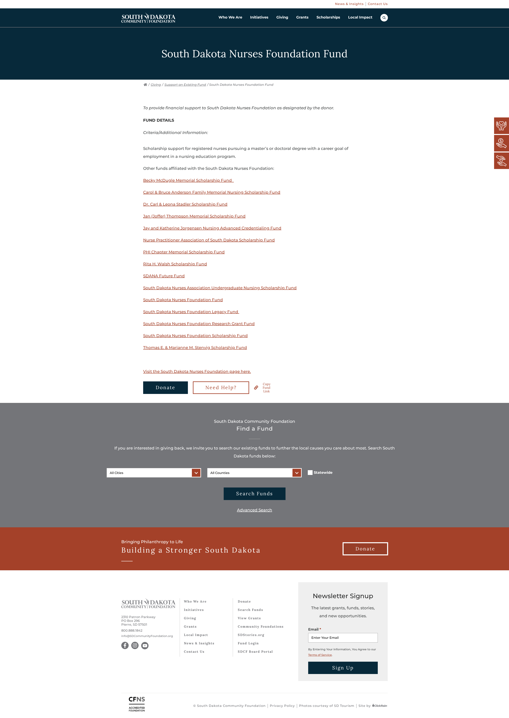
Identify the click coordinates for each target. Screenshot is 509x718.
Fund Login (248, 643)
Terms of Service (320, 655)
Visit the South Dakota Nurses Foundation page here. (197, 371)
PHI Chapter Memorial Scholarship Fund (184, 252)
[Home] (145, 85)
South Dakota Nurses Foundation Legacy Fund (191, 311)
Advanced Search (254, 510)
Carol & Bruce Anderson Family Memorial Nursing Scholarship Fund (211, 192)
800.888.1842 (131, 630)
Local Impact (360, 17)
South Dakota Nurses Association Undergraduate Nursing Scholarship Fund (220, 287)
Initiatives (259, 17)
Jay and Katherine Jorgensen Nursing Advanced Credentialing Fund (212, 228)
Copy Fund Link (266, 387)
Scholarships (328, 17)
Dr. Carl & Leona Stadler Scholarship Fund (185, 204)
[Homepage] (148, 18)
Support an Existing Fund (185, 85)
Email (313, 629)
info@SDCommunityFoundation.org (147, 636)
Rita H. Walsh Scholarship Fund (175, 264)
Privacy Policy (282, 706)
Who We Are (230, 17)
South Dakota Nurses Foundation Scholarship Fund (195, 335)
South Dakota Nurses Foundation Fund (183, 299)
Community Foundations (261, 626)
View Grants (249, 618)
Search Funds (254, 493)
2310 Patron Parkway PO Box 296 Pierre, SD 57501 (138, 620)
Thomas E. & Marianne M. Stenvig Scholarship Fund (195, 347)
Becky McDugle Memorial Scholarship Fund (188, 180)
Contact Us (378, 4)
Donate (165, 387)
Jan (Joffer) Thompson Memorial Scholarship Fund (194, 216)
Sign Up (343, 668)
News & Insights (349, 4)
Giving (282, 17)
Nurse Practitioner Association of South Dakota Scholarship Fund (209, 240)
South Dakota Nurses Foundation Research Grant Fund (199, 323)
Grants (302, 17)
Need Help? (221, 387)
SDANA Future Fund (164, 276)
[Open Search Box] (384, 17)
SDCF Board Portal (255, 652)
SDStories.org (251, 635)
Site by (365, 706)
